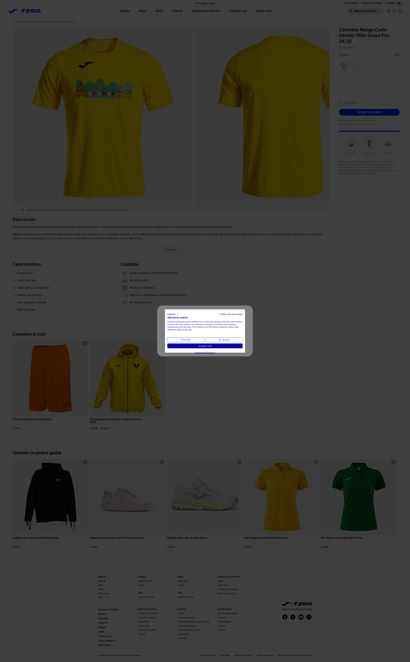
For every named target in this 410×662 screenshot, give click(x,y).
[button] (173, 314)
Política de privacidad (231, 314)
